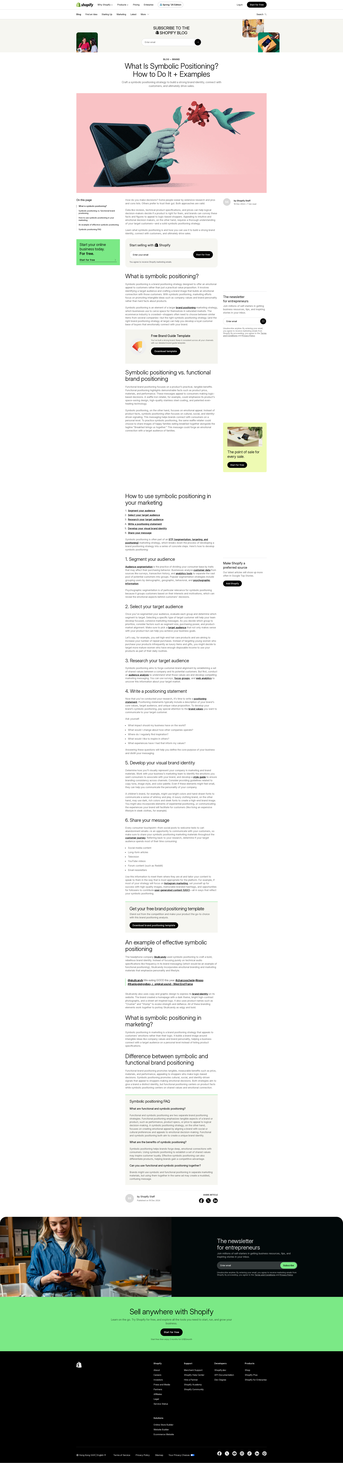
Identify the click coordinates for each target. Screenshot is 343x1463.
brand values (196, 708)
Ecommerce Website (164, 1434)
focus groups (182, 678)
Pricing (136, 4)
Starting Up (107, 14)
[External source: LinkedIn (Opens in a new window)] (257, 1453)
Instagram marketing (176, 883)
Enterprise (148, 4)
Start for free (257, 4)
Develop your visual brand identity (147, 528)
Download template (165, 351)
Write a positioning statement (145, 524)
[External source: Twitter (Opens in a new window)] (227, 1453)
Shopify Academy (193, 1384)
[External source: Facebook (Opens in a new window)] (219, 1453)
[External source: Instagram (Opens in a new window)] (242, 1453)
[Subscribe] (198, 42)
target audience (177, 627)
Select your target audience (144, 515)
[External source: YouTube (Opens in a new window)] (234, 1453)
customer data (201, 570)
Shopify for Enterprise (256, 1379)
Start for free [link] (203, 254)
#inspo (199, 980)
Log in (240, 4)
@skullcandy (135, 980)
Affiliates (158, 1394)
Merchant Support (193, 1370)
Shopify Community (194, 1389)
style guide (199, 777)
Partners (158, 1389)
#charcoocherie (185, 980)
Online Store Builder (163, 1424)
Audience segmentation (139, 566)
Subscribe (288, 1265)
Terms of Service (121, 1455)
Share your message (140, 532)
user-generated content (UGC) (172, 890)
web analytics (204, 678)
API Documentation (224, 1375)
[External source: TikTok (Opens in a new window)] (249, 1453)
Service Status (161, 1403)
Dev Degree (220, 1379)
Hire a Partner (191, 1379)
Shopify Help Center (194, 1375)
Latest (133, 14)
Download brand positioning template (154, 925)
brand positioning (186, 307)
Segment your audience (141, 510)
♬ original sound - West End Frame (172, 984)
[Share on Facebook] (201, 1200)
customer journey (135, 837)
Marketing (121, 14)
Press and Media (162, 1384)
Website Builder (161, 1429)
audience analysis (139, 674)
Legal (156, 1399)
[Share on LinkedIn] (215, 1200)
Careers (157, 1375)
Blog (78, 14)
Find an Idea (91, 14)
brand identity (200, 993)
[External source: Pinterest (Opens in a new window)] (264, 1453)
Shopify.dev (220, 1370)
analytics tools (184, 573)
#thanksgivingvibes (139, 984)
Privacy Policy (248, 336)
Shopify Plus (251, 1375)
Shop (247, 1370)
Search (259, 14)
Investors (158, 1379)
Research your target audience (145, 519)
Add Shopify (232, 583)
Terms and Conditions (265, 1275)
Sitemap (159, 1455)
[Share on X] (208, 1200)
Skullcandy (160, 957)
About (157, 1370)
